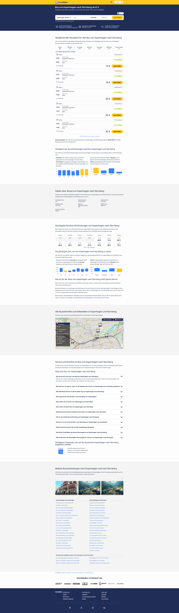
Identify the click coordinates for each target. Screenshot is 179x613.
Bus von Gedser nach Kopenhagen (64, 518)
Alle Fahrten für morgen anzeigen (90, 136)
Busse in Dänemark (66, 572)
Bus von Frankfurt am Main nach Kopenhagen (67, 515)
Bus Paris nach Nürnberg (95, 533)
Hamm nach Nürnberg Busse (96, 520)
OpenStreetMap (116, 348)
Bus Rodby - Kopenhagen (62, 543)
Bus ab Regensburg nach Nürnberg (98, 535)
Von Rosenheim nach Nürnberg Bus (98, 538)
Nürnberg (118, 319)
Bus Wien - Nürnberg (94, 550)
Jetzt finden (117, 66)
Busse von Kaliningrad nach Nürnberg (99, 525)
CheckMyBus (58, 572)
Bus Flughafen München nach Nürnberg (99, 558)
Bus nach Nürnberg (88, 572)
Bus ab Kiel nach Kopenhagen (63, 523)
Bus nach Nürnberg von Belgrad (97, 507)
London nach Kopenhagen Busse (64, 528)
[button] (97, 336)
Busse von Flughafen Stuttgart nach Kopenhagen (67, 563)
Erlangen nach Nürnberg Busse (97, 515)
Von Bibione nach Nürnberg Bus (97, 510)
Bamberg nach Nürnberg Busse (97, 505)
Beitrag (103, 597)
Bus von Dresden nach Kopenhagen (64, 510)
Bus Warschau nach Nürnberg (97, 543)
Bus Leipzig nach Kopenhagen (63, 525)
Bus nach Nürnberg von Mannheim (98, 530)
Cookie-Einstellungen (89, 597)
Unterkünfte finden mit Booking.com (65, 21)
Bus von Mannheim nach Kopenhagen (65, 533)
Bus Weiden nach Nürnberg (96, 545)
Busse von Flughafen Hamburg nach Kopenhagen (68, 560)
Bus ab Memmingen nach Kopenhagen (65, 535)
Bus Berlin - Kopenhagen (62, 505)
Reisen (84, 599)
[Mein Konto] (111, 2)
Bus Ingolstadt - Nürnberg (96, 523)
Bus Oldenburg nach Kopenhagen (64, 538)
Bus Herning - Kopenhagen (62, 520)
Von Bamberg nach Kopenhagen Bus (64, 502)
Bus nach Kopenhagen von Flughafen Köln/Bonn (67, 558)
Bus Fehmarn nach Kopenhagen (63, 512)
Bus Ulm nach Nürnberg (95, 540)
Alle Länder (104, 599)
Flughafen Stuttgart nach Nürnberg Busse (99, 563)
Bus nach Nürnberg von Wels (96, 548)
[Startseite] (61, 2)
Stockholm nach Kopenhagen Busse (64, 548)
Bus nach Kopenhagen (77, 572)
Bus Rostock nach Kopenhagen (63, 545)
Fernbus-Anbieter (68, 599)
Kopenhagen (108, 319)
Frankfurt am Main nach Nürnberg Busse (99, 518)
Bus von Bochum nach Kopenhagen (64, 507)
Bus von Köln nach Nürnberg (96, 528)
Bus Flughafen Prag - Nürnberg (97, 560)
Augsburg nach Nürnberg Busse (97, 502)
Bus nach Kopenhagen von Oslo (63, 540)
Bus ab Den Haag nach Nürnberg (97, 512)
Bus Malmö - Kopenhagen (62, 530)
